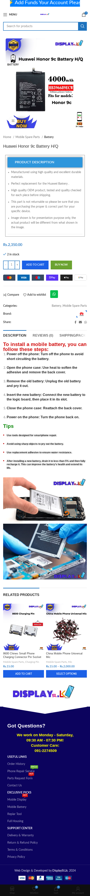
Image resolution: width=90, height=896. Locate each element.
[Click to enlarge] (13, 121)
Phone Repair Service (22, 770)
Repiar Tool (14, 814)
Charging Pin (32, 662)
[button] (23, 674)
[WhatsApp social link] (85, 322)
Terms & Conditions (20, 849)
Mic (70, 662)
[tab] (45, 162)
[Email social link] (80, 322)
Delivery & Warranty (20, 835)
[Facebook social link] (75, 322)
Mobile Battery (16, 807)
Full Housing (15, 821)
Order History (16, 764)
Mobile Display (17, 798)
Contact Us (14, 785)
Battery (49, 137)
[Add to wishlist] (40, 607)
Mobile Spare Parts (28, 137)
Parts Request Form (20, 777)
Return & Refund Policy (22, 842)
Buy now (61, 265)
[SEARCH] (82, 26)
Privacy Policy (16, 856)
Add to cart (35, 265)
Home (7, 137)
